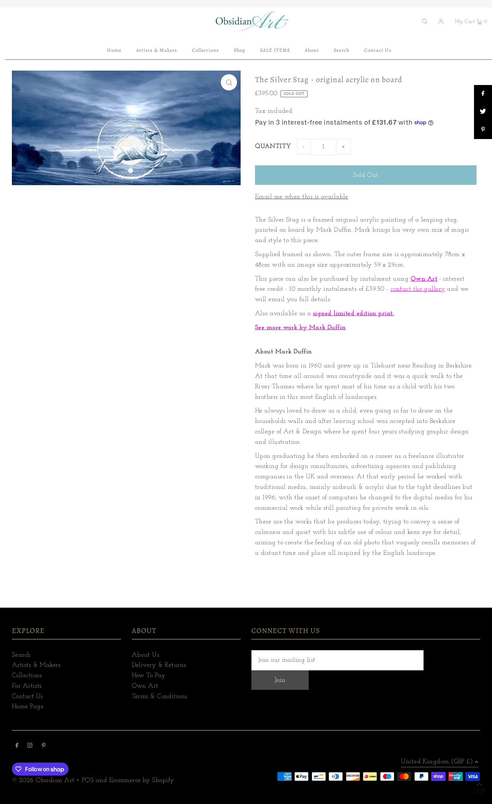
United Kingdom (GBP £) (437, 762)
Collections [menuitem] (205, 50)
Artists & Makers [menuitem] (157, 50)
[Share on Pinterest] (483, 130)
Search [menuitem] (341, 50)
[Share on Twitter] (483, 112)
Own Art (424, 279)
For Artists (27, 686)
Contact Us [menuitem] (378, 50)
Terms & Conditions (159, 696)
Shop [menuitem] (239, 50)
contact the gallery (417, 289)
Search (21, 655)
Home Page (28, 707)
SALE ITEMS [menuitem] (275, 50)
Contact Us (27, 696)
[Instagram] (29, 746)
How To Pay (149, 676)
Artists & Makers (36, 665)
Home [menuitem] (114, 50)
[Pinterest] (44, 746)
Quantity (273, 146)
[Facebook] (16, 746)
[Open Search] (424, 21)
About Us (146, 655)
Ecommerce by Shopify (141, 780)
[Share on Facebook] (483, 94)
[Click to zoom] (229, 82)
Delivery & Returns (159, 665)
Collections (27, 676)
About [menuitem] (312, 50)
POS (88, 780)
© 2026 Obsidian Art (43, 780)
